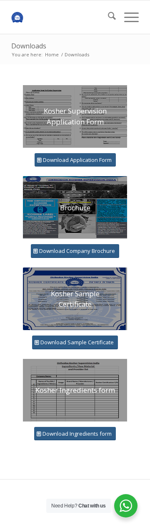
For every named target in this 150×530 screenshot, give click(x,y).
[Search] (108, 17)
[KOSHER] (62, 17)
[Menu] (127, 17)
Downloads (28, 45)
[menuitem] (108, 17)
